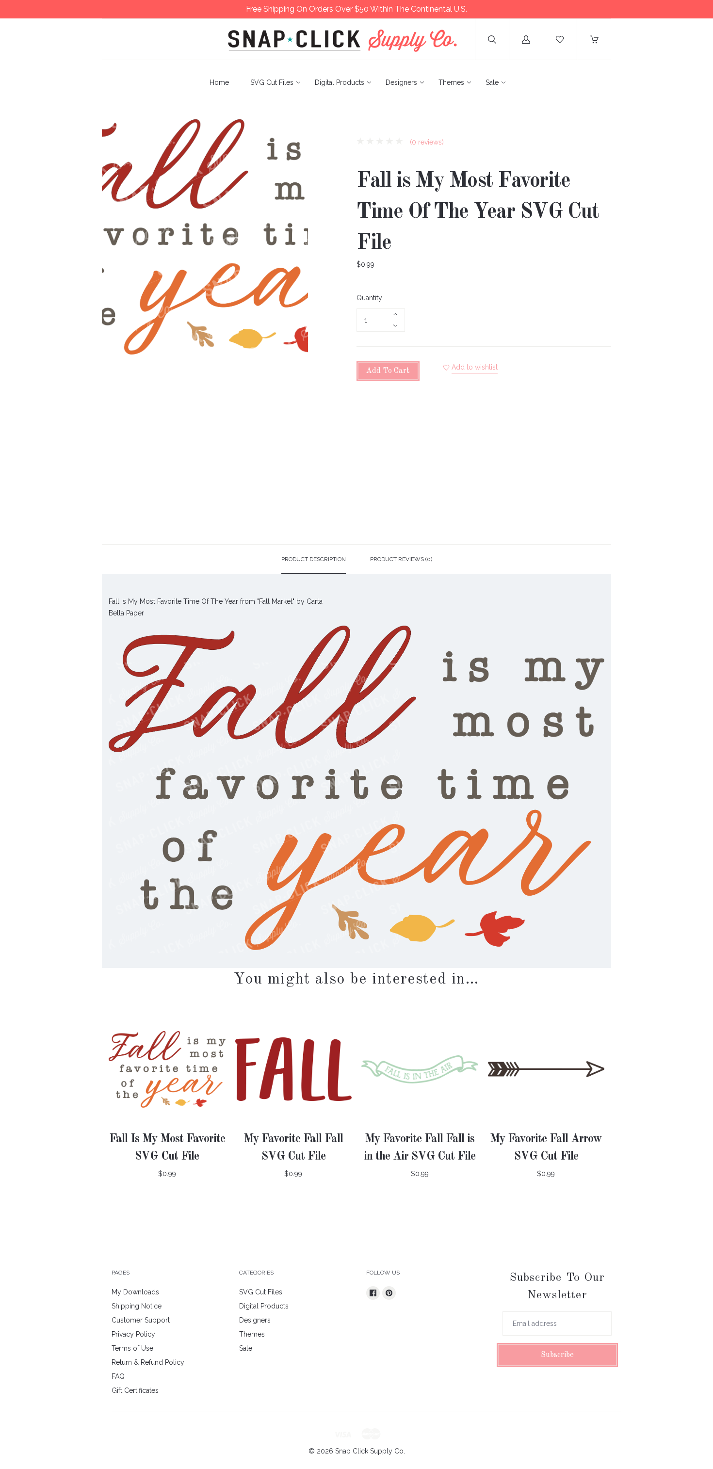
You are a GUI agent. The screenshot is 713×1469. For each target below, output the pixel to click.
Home (219, 82)
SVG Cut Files (271, 82)
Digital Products (339, 82)
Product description (313, 559)
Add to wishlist (475, 367)
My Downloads (135, 1292)
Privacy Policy (133, 1334)
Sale (492, 82)
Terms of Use (132, 1348)
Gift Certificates (135, 1390)
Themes (451, 82)
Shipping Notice (137, 1306)
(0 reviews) (426, 142)
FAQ (118, 1376)
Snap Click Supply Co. (370, 1451)
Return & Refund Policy (148, 1362)
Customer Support (141, 1320)
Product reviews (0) (401, 559)
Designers (401, 82)
